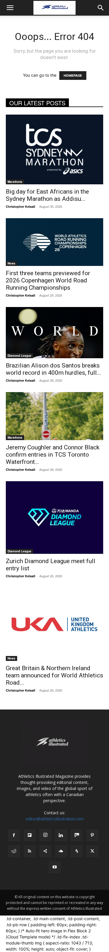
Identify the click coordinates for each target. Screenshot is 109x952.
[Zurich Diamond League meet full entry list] (54, 517)
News (11, 263)
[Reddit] (14, 851)
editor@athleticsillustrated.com (55, 818)
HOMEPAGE (73, 75)
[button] (10, 8)
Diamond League (19, 356)
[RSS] (29, 851)
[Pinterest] (92, 835)
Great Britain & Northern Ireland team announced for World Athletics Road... (54, 675)
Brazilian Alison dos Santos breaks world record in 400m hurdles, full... (53, 369)
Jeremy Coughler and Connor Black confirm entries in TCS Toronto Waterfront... (52, 454)
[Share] (45, 851)
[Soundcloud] (61, 851)
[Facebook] (14, 835)
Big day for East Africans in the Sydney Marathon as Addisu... (47, 195)
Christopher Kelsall (20, 206)
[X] (92, 851)
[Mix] (77, 835)
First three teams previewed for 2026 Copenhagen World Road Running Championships (48, 280)
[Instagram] (45, 835)
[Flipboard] (29, 835)
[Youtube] (54, 867)
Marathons (15, 182)
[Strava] (77, 851)
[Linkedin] (61, 835)
